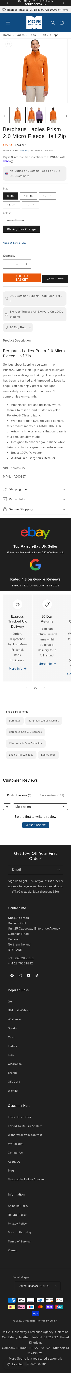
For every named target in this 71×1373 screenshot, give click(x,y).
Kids (11, 1055)
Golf (10, 1001)
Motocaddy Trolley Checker (26, 1179)
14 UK (11, 204)
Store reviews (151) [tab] (52, 795)
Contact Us (15, 1152)
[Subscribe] (58, 869)
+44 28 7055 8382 (20, 963)
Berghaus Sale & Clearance (25, 732)
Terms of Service (19, 1241)
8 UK (10, 196)
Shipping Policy (18, 1205)
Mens (11, 1037)
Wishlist (13, 1090)
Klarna (12, 1250)
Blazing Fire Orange (21, 229)
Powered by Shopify (47, 1321)
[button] (8, 22)
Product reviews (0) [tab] (19, 795)
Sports (12, 1028)
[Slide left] (4, 116)
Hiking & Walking (19, 1010)
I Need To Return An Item (25, 1126)
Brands (13, 1072)
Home (7, 34)
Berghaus (15, 720)
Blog (11, 1170)
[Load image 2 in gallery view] (35, 115)
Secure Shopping (19, 1232)
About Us (14, 1161)
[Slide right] (66, 116)
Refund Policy (17, 1214)
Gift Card (14, 1081)
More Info (15, 668)
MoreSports (29, 1321)
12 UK (47, 196)
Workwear (14, 1019)
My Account (15, 1143)
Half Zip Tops (50, 34)
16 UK (30, 204)
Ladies (20, 34)
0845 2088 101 (24, 958)
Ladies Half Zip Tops (21, 754)
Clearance (15, 1063)
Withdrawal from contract (25, 1134)
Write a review (36, 825)
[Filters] (7, 806)
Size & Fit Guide (14, 243)
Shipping (24, 150)
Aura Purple (17, 221)
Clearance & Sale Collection (26, 743)
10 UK (28, 196)
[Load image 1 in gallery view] (17, 115)
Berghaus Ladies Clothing (43, 720)
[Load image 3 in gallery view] (53, 115)
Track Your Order (19, 1117)
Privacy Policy (17, 1223)
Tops (32, 34)
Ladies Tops (48, 754)
